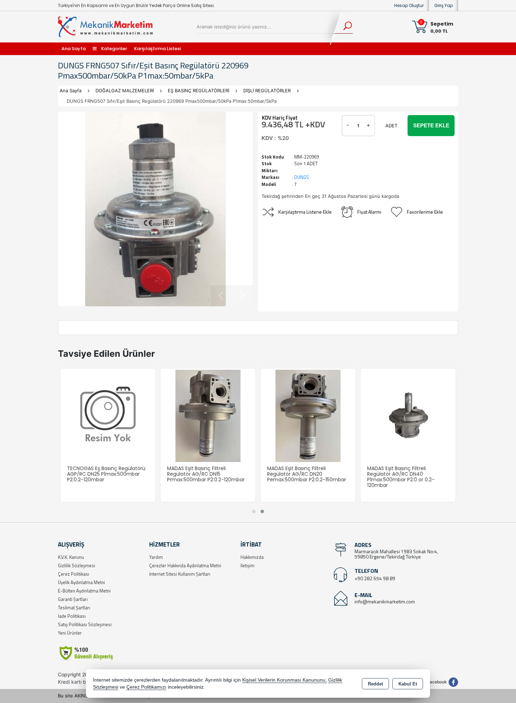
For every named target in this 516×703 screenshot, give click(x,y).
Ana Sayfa (73, 48)
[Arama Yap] (343, 27)
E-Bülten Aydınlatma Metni (84, 590)
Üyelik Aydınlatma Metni (81, 582)
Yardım (156, 557)
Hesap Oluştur (409, 5)
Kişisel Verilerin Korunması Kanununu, (284, 680)
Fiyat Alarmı (369, 211)
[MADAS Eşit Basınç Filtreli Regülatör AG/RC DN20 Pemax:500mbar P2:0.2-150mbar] (401, 415)
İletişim (247, 565)
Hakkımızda (252, 557)
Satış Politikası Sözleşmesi (85, 624)
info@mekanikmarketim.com (385, 601)
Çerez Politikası (73, 573)
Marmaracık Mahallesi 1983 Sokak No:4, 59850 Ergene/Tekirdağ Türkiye (396, 554)
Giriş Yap (443, 5)
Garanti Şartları (73, 599)
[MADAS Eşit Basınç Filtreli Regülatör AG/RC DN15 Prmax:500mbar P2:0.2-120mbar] (300, 415)
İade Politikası (72, 616)
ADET (391, 125)
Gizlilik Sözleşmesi (76, 565)
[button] (254, 511)
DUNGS (301, 177)
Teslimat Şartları (74, 607)
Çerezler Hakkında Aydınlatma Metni (185, 565)
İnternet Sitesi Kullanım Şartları (179, 573)
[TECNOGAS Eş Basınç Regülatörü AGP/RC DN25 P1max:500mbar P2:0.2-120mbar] (200, 415)
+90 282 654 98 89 (375, 578)
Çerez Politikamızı (146, 687)
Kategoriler (113, 48)
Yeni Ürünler (70, 632)
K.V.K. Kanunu (71, 557)
